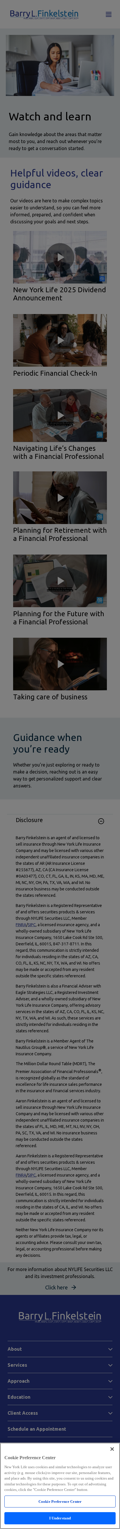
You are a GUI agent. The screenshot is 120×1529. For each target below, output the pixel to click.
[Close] (112, 1449)
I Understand (60, 1518)
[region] (60, 1486)
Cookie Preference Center (60, 1501)
